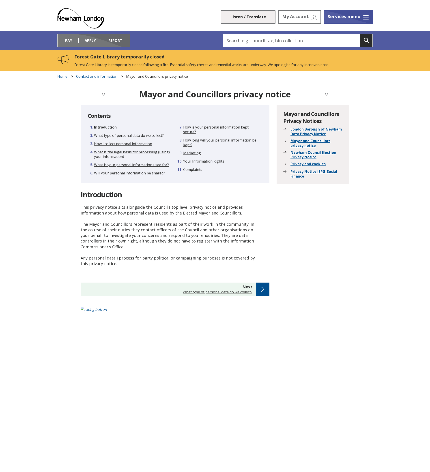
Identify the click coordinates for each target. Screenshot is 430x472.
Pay (68, 40)
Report (115, 40)
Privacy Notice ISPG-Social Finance (313, 174)
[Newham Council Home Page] (80, 18)
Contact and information (96, 76)
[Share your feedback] (215, 312)
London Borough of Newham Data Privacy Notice (316, 131)
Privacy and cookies (308, 164)
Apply (90, 40)
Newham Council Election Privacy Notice (313, 155)
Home (62, 76)
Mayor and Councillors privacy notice (310, 143)
